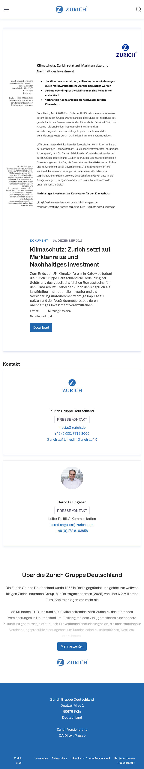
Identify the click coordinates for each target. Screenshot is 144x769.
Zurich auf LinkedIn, (62, 439)
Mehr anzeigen (72, 646)
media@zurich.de (72, 427)
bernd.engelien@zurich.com (72, 525)
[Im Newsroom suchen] (139, 9)
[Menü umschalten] (6, 9)
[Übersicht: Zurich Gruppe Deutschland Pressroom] (70, 9)
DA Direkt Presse (72, 735)
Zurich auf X (87, 439)
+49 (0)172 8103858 (72, 531)
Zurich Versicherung (72, 729)
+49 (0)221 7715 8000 (72, 433)
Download (41, 327)
